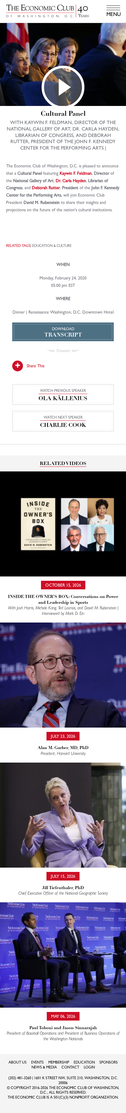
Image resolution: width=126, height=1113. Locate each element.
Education (84, 1062)
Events (37, 1062)
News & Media (44, 1067)
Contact (70, 1067)
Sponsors (108, 1062)
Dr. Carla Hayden (71, 180)
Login (89, 1067)
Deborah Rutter (46, 187)
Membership (58, 1062)
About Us (18, 1062)
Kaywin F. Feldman (76, 173)
